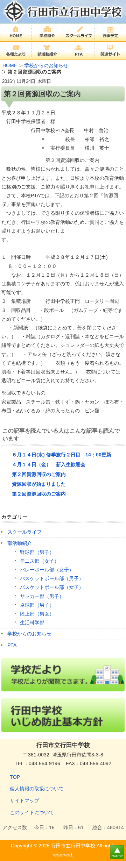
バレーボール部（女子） (47, 569)
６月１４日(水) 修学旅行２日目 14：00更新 (61, 454)
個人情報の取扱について (37, 788)
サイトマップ (24, 800)
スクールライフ (24, 532)
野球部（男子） (37, 552)
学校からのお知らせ (29, 633)
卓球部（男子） (37, 605)
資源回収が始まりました (39, 484)
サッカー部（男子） (42, 596)
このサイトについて (32, 812)
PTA (11, 645)
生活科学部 (32, 622)
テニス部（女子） (39, 561)
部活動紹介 (19, 543)
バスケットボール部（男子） (52, 578)
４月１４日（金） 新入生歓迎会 (48, 464)
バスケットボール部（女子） (52, 587)
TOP (15, 777)
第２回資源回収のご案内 (39, 474)
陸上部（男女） (37, 614)
